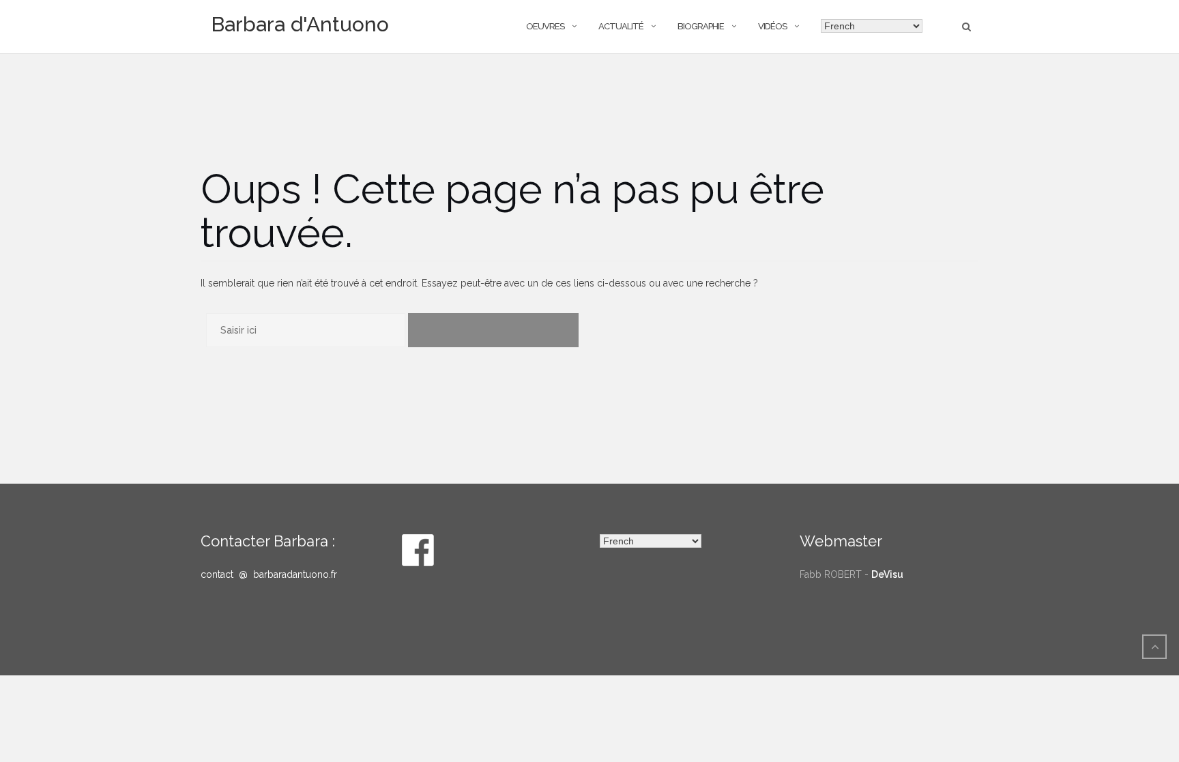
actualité (620, 26)
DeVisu (887, 574)
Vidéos (772, 26)
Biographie (701, 26)
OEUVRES (545, 26)
